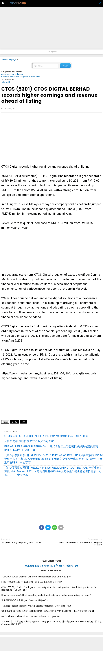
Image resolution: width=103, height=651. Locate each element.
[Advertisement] (51, 29)
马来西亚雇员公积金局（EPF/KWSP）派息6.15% (51, 565)
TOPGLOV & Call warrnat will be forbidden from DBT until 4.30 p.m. (36, 576)
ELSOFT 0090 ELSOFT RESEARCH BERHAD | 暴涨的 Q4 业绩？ (32, 581)
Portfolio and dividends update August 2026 (20, 77)
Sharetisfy (18, 3)
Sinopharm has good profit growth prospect (21, 542)
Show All (6, 82)
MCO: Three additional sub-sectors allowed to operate (30, 616)
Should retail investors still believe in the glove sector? (80, 543)
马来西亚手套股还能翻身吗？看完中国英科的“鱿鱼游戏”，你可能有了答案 (36, 605)
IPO (23, 422)
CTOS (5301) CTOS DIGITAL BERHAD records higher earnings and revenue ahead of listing (49, 95)
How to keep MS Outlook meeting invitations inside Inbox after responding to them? (46, 595)
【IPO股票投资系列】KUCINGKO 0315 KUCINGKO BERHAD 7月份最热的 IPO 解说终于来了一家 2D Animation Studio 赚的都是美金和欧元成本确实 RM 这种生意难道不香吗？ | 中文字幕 (53, 459)
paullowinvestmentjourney (12, 74)
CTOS (14, 422)
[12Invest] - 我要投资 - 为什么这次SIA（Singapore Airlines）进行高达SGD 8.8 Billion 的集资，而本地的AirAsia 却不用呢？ (51, 623)
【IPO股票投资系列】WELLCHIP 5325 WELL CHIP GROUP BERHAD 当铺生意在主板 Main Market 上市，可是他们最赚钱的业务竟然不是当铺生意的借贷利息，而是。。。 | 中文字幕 (53, 471)
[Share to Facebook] (41, 527)
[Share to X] (48, 527)
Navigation (52, 52)
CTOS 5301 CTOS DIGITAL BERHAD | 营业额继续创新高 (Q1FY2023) (46, 435)
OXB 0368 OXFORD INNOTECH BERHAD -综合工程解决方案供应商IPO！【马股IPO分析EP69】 (48, 610)
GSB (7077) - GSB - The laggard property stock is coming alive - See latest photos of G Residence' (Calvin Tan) (48, 588)
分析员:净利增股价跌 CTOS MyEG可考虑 (29, 441)
